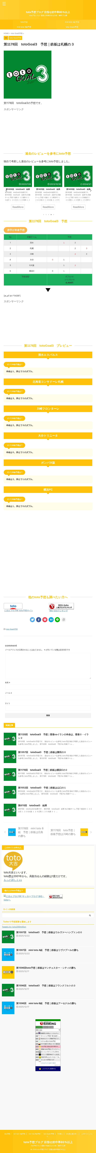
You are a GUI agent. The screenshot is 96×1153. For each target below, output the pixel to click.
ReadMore (17, 207)
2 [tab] (46, 214)
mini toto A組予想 (72, 22)
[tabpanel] (18, 189)
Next (90, 190)
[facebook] (38, 619)
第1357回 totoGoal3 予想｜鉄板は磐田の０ (42, 752)
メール (8, 693)
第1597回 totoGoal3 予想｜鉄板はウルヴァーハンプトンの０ (49, 932)
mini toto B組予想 (24, 27)
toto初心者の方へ (72, 1134)
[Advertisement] (25, 129)
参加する (57, 1065)
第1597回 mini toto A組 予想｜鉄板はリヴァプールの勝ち (47, 950)
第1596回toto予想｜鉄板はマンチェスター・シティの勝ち (46, 967)
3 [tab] (48, 214)
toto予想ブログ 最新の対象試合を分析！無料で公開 (48, 1146)
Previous (6, 190)
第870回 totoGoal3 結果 (32, 805)
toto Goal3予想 (72, 27)
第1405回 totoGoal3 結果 (48, 189)
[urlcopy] (63, 619)
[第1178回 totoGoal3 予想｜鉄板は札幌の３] (51, 619)
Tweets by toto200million (14, 927)
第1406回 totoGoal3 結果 (18, 189)
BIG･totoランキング (59, 610)
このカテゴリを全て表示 (48, 1063)
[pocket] (44, 619)
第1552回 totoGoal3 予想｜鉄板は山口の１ (42, 787)
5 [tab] (53, 214)
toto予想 (24, 22)
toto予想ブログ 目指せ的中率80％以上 (48, 12)
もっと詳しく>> (13, 879)
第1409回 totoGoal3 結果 (78, 189)
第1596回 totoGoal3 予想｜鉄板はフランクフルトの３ (46, 985)
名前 (7, 682)
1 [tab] (43, 214)
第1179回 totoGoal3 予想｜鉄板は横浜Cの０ (43, 770)
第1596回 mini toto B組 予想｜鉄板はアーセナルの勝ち (46, 1003)
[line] (57, 619)
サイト (7, 703)
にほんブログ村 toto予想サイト (18, 610)
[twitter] (32, 619)
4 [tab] (51, 214)
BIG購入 (60, 1134)
